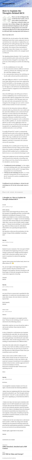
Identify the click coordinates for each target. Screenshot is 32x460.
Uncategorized (20, 192)
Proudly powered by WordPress (9, 458)
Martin (13, 192)
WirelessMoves (8, 3)
